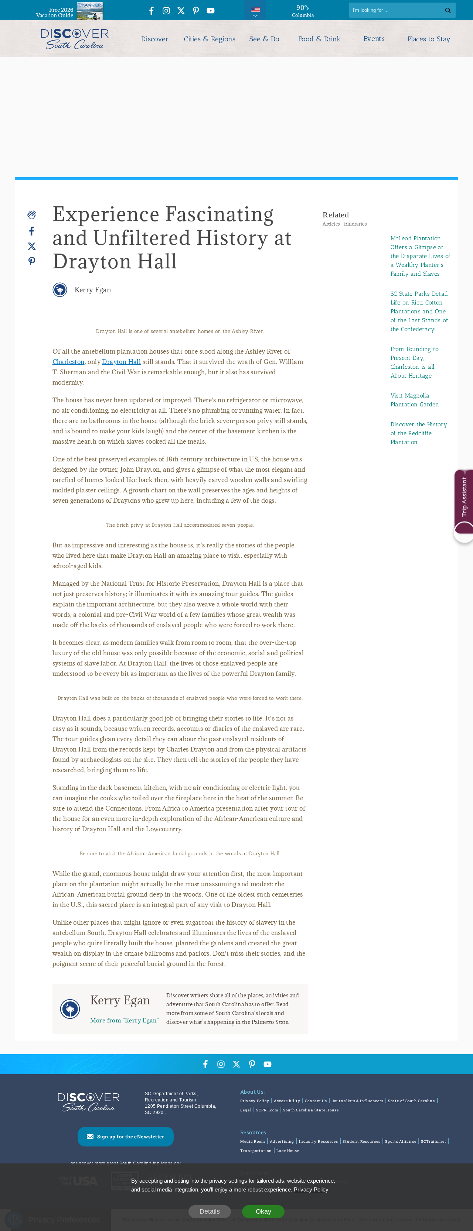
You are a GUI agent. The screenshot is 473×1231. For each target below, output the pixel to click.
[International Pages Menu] (255, 10)
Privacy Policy (254, 1100)
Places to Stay (429, 39)
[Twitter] (32, 246)
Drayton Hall (121, 362)
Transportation (256, 1150)
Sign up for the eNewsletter (130, 1136)
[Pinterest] (32, 261)
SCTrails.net (433, 1141)
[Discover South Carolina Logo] (74, 38)
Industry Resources (318, 1141)
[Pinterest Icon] (196, 11)
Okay (263, 1211)
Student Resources (361, 1141)
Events (374, 39)
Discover (155, 39)
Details (210, 1211)
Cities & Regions (209, 39)
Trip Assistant (464, 497)
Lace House (287, 1150)
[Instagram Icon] (166, 11)
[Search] (448, 10)
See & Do (264, 39)
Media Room (252, 1141)
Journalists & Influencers (358, 1100)
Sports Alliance (400, 1141)
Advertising (282, 1141)
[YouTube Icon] (211, 11)
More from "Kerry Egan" (124, 1020)
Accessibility (287, 1100)
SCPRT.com (267, 1110)
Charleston (68, 362)
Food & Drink (319, 39)
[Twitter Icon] (181, 11)
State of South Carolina (411, 1100)
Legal (246, 1110)
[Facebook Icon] (151, 11)
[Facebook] (32, 231)
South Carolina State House (310, 1110)
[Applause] (32, 215)
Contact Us (316, 1100)
